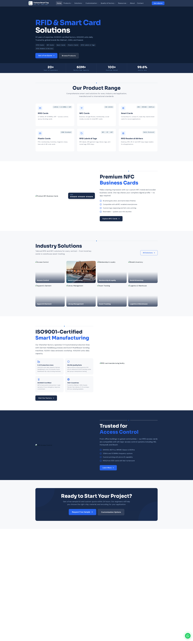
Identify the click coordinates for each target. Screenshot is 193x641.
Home (59, 3)
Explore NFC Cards (110, 219)
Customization (91, 3)
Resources (122, 3)
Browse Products (69, 56)
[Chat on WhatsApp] (188, 636)
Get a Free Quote (45, 55)
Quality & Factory (107, 3)
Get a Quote (158, 3)
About (132, 3)
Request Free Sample (81, 512)
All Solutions (148, 253)
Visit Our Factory (45, 398)
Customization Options (111, 512)
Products (67, 3)
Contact (140, 3)
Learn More (107, 468)
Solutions (78, 3)
